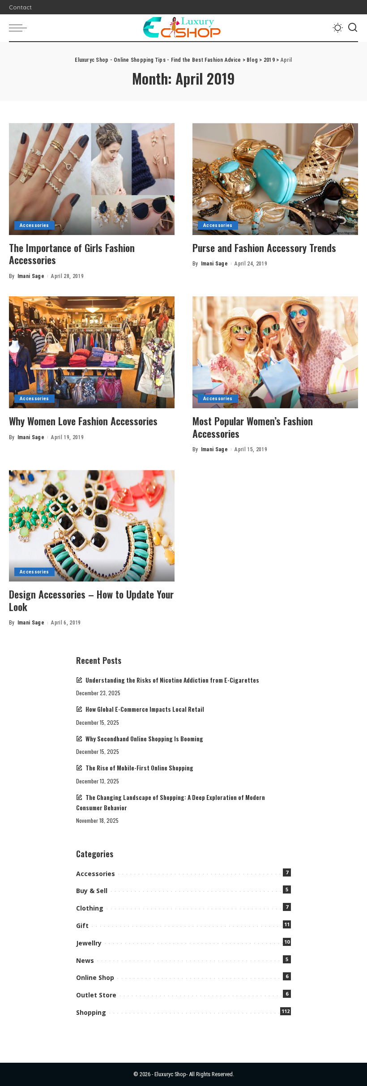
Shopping (91, 1012)
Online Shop (95, 977)
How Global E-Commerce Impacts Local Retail (144, 709)
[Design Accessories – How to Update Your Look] (92, 526)
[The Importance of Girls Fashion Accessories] (92, 179)
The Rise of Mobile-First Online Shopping (139, 767)
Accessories (34, 225)
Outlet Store (96, 995)
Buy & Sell (91, 890)
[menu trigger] (20, 27)
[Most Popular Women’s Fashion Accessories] (275, 352)
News (85, 960)
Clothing (89, 908)
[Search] (352, 27)
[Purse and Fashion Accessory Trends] (275, 179)
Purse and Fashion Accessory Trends (264, 247)
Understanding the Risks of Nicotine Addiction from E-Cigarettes (172, 680)
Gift (82, 925)
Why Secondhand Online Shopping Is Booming (144, 738)
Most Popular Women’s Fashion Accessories (252, 427)
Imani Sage (30, 276)
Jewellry (89, 943)
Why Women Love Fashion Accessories (83, 421)
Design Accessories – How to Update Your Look (91, 600)
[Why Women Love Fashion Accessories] (92, 352)
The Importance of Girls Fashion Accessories (72, 253)
